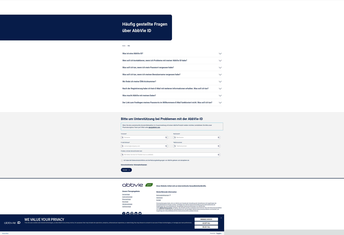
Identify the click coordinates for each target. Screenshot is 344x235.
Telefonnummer (177, 142)
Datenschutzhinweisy (127, 164)
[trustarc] (219, 233)
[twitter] (127, 213)
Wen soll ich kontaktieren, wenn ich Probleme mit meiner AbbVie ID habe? (154, 60)
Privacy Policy (5, 233)
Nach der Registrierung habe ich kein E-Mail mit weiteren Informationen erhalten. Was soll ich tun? (165, 88)
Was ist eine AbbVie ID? (132, 53)
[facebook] (123, 213)
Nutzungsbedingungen (140, 164)
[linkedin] (136, 213)
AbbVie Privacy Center (166, 208)
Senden (125, 170)
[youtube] (140, 213)
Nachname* (176, 134)
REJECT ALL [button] (206, 227)
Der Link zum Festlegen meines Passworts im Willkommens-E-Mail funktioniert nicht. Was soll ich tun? (167, 102)
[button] (221, 218)
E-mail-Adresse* (125, 142)
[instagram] (131, 213)
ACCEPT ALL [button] (206, 223)
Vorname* (124, 134)
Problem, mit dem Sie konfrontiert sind (131, 151)
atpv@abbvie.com (154, 127)
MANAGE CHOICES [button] (206, 219)
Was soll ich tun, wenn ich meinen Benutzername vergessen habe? (151, 74)
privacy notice (69, 223)
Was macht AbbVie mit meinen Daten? (139, 95)
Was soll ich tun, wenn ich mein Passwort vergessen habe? (148, 67)
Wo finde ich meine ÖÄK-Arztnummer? (139, 81)
